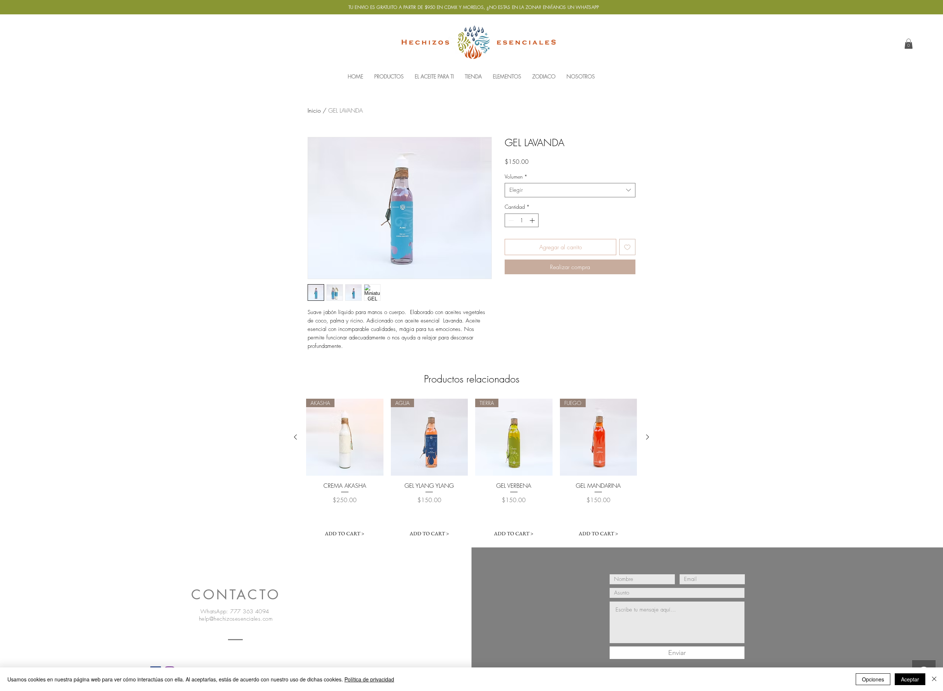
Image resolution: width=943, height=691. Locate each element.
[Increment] (532, 220)
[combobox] (570, 190)
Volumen (516, 176)
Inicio (314, 110)
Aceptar (910, 679)
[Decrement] (510, 220)
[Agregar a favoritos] (627, 247)
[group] (471, 469)
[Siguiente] (647, 437)
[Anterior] (295, 437)
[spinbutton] (521, 220)
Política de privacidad (369, 679)
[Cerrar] (934, 679)
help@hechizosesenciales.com (236, 619)
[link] (908, 44)
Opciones (873, 679)
